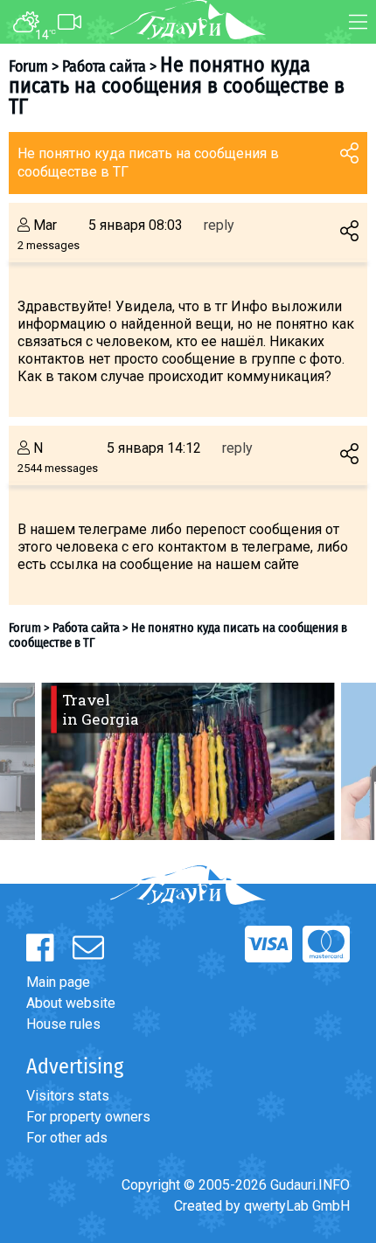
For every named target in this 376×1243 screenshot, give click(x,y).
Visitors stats (67, 1095)
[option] (188, 761)
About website (70, 1003)
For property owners (88, 1116)
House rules (63, 1024)
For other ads (67, 1137)
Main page (58, 982)
